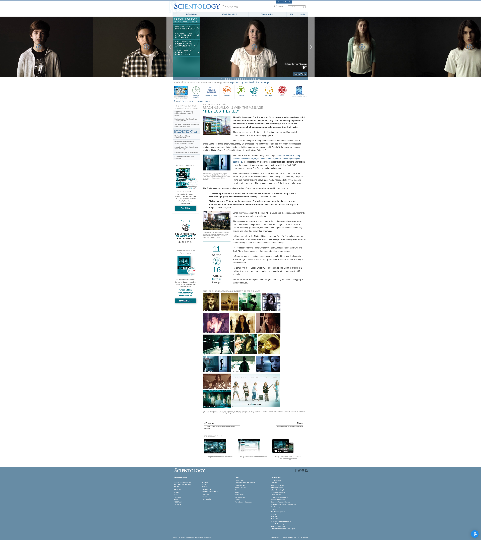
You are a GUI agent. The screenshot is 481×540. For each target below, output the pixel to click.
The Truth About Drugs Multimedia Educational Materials (186, 125)
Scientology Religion (277, 487)
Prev (222, 79)
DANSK (176, 487)
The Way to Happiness (196, 96)
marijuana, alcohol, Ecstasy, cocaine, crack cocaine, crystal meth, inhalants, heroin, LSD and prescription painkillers (267, 158)
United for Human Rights (278, 524)
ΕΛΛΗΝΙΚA (205, 494)
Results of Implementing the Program (184, 157)
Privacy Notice (275, 537)
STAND (273, 509)
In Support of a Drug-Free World (281, 521)
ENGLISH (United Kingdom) (182, 484)
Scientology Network (277, 485)
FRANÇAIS (177, 489)
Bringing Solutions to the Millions (186, 153)
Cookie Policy (286, 537)
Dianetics (274, 482)
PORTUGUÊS (206, 499)
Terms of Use (295, 537)
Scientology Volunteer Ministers (280, 502)
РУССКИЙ (177, 497)
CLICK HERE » (185, 242)
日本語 (176, 494)
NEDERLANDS (178, 502)
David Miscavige (276, 494)
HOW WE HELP (183, 101)
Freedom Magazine (299, 95)
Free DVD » (185, 208)
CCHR (282, 95)
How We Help (181, 97)
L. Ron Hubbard (191, 14)
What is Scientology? (229, 14)
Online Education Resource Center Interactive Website (184, 142)
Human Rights (268, 95)
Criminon (227, 95)
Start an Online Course (278, 499)
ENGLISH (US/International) (182, 482)
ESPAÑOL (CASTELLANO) (210, 492)
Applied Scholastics (211, 95)
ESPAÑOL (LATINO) (208, 489)
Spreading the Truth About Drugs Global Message (186, 148)
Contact (237, 499)
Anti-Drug (254, 95)
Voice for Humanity (240, 485)
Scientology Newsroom (278, 492)
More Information (240, 497)
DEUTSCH (177, 504)
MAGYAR (205, 482)
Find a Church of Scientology (243, 502)
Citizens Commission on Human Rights (283, 528)
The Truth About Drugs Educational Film (182, 137)
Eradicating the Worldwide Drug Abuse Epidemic (185, 120)
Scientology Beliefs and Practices (245, 482)
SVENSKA (205, 487)
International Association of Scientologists (283, 504)
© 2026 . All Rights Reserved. (192, 537)
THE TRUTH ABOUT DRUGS (200, 101)
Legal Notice (304, 537)
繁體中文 (177, 499)
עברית (176, 492)
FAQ (291, 14)
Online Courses (239, 494)
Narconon (241, 95)
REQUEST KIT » (185, 301)
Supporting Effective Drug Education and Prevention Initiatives (183, 113)
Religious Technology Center (279, 497)
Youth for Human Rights (278, 526)
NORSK (204, 484)
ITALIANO (205, 496)
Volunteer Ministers (267, 14)
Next (258, 79)
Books (302, 14)
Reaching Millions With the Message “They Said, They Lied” (185, 131)
